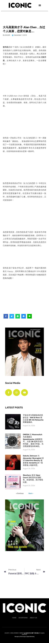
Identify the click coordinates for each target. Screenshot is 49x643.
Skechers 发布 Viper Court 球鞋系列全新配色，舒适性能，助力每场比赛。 (33, 478)
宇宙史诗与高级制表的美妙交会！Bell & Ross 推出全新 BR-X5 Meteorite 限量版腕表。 (33, 418)
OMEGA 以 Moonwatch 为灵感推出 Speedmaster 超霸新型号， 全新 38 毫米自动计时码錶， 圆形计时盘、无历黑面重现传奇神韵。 (33, 440)
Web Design (23, 636)
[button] (40, 5)
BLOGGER (6, 35)
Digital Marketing (30, 636)
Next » (30, 493)
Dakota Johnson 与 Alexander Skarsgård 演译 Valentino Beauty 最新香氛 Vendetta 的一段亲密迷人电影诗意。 (33, 460)
